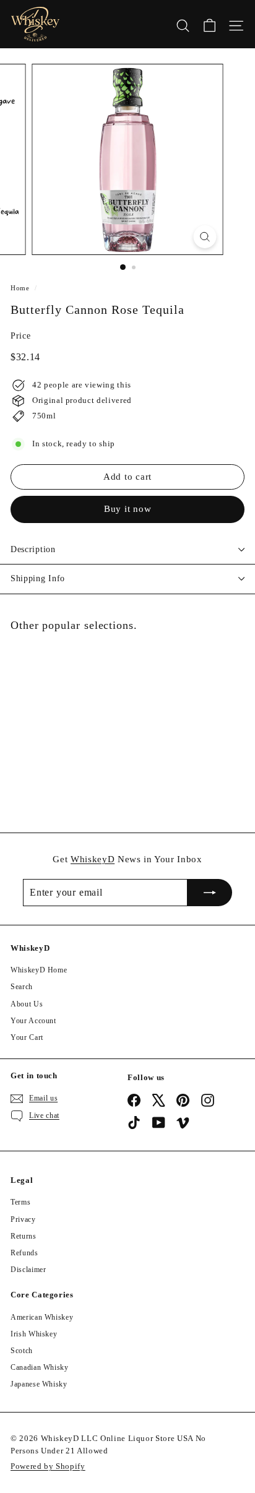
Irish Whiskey (34, 1334)
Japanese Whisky (39, 1384)
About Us (27, 1004)
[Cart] (209, 24)
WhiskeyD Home (39, 970)
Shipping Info (38, 578)
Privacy (23, 1219)
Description (33, 549)
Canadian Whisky (40, 1367)
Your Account (33, 1020)
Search (22, 986)
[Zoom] (205, 236)
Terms (20, 1202)
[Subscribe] (210, 892)
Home (20, 288)
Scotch (22, 1350)
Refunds (24, 1252)
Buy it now (128, 509)
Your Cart (27, 1037)
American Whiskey (42, 1317)
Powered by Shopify (48, 1466)
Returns (24, 1236)
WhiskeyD (93, 859)
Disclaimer (28, 1269)
